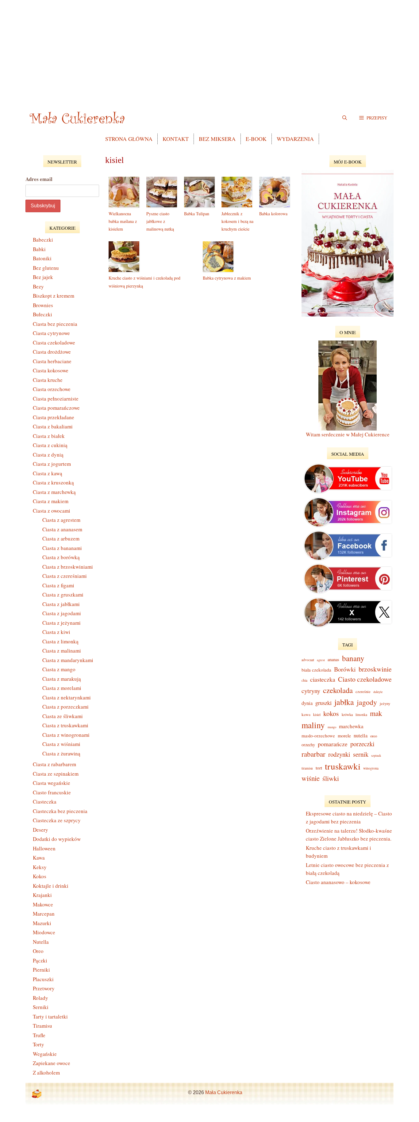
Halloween (44, 848)
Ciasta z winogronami (66, 734)
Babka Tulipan (196, 213)
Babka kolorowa (273, 213)
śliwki (330, 778)
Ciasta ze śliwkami (62, 716)
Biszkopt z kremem (53, 295)
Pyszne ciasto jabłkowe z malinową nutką (160, 221)
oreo (373, 736)
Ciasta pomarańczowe (56, 407)
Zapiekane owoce (51, 1063)
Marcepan (44, 913)
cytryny (311, 691)
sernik (360, 754)
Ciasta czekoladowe (54, 342)
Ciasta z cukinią (50, 445)
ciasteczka (322, 679)
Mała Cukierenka (223, 1092)
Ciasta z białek (49, 435)
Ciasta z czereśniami (64, 575)
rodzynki (339, 754)
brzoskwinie (375, 669)
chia (304, 680)
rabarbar (313, 754)
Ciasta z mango (58, 669)
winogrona (371, 768)
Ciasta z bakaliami (53, 426)
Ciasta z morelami (61, 687)
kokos (331, 713)
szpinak (376, 755)
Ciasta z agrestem (61, 519)
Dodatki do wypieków (57, 838)
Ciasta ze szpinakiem (56, 773)
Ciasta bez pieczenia (55, 323)
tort (319, 768)
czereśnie (363, 691)
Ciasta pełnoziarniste (56, 398)
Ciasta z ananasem (62, 529)
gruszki (323, 702)
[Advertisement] (209, 43)
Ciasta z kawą (47, 473)
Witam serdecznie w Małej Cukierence (348, 434)
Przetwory (44, 988)
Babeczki (43, 239)
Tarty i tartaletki (50, 1016)
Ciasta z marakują (61, 678)
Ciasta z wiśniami (61, 743)
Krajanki (42, 894)
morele (344, 735)
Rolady (40, 997)
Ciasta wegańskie (51, 782)
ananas (333, 659)
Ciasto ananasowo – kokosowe (338, 882)
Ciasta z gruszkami (62, 594)
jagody (367, 702)
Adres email (38, 179)
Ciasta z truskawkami (65, 725)
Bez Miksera (217, 138)
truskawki (342, 766)
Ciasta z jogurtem (52, 463)
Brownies (43, 305)
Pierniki (41, 969)
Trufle (39, 1035)
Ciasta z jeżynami (61, 622)
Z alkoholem (46, 1072)
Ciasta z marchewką (54, 491)
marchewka (351, 726)
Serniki (40, 1007)
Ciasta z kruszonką (53, 482)
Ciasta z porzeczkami (65, 706)
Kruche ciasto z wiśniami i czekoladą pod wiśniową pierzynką (144, 281)
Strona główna (128, 138)
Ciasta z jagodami (61, 613)
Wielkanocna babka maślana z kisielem (123, 221)
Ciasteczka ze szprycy (57, 820)
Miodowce (44, 932)
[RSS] (36, 1094)
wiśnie (311, 778)
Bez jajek (43, 276)
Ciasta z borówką (61, 557)
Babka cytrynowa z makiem (227, 278)
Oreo (38, 950)
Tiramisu (42, 1025)
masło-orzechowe (318, 735)
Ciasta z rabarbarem (54, 764)
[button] (373, 117)
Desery (40, 829)
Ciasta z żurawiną (61, 753)
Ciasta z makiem (50, 501)
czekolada (338, 690)
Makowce (43, 904)
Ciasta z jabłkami (61, 604)
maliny (313, 725)
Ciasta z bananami (62, 548)
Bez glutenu (46, 267)
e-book (256, 138)
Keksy (40, 867)
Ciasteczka (44, 801)
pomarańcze (333, 744)
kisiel (317, 714)
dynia (307, 703)
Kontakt (176, 138)
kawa (306, 714)
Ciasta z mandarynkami (67, 660)
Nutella (41, 941)
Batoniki (42, 258)
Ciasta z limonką (60, 641)
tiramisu (307, 768)
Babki (39, 249)
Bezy (38, 286)
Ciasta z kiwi (56, 631)
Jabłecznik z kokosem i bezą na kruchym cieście (237, 221)
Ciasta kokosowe (50, 370)
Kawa (39, 857)
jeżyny (385, 703)
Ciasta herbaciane (52, 361)
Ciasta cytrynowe (51, 333)
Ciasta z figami (58, 585)
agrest (321, 660)
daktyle (378, 692)
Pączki (40, 960)
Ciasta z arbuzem (60, 538)
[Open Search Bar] (345, 117)
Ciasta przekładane (53, 417)
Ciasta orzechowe (52, 389)
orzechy (308, 744)
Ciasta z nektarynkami (66, 697)
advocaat (308, 659)
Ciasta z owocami (51, 510)
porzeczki (362, 744)
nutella (360, 735)
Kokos (39, 876)
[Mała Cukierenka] (78, 117)
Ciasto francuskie (52, 792)
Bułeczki (42, 314)
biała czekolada (316, 670)
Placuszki (43, 979)
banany (353, 658)
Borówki (345, 669)
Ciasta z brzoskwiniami (67, 566)
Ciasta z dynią (48, 454)
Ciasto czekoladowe (365, 679)
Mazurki (42, 923)
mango (332, 727)
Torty (38, 1044)
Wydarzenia (295, 138)
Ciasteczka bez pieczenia (60, 811)
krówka (347, 714)
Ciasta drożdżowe (52, 351)
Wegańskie (45, 1053)
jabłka (344, 701)
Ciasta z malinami (61, 650)
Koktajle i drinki (50, 885)
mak (376, 713)
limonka (361, 714)
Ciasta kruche (48, 379)
